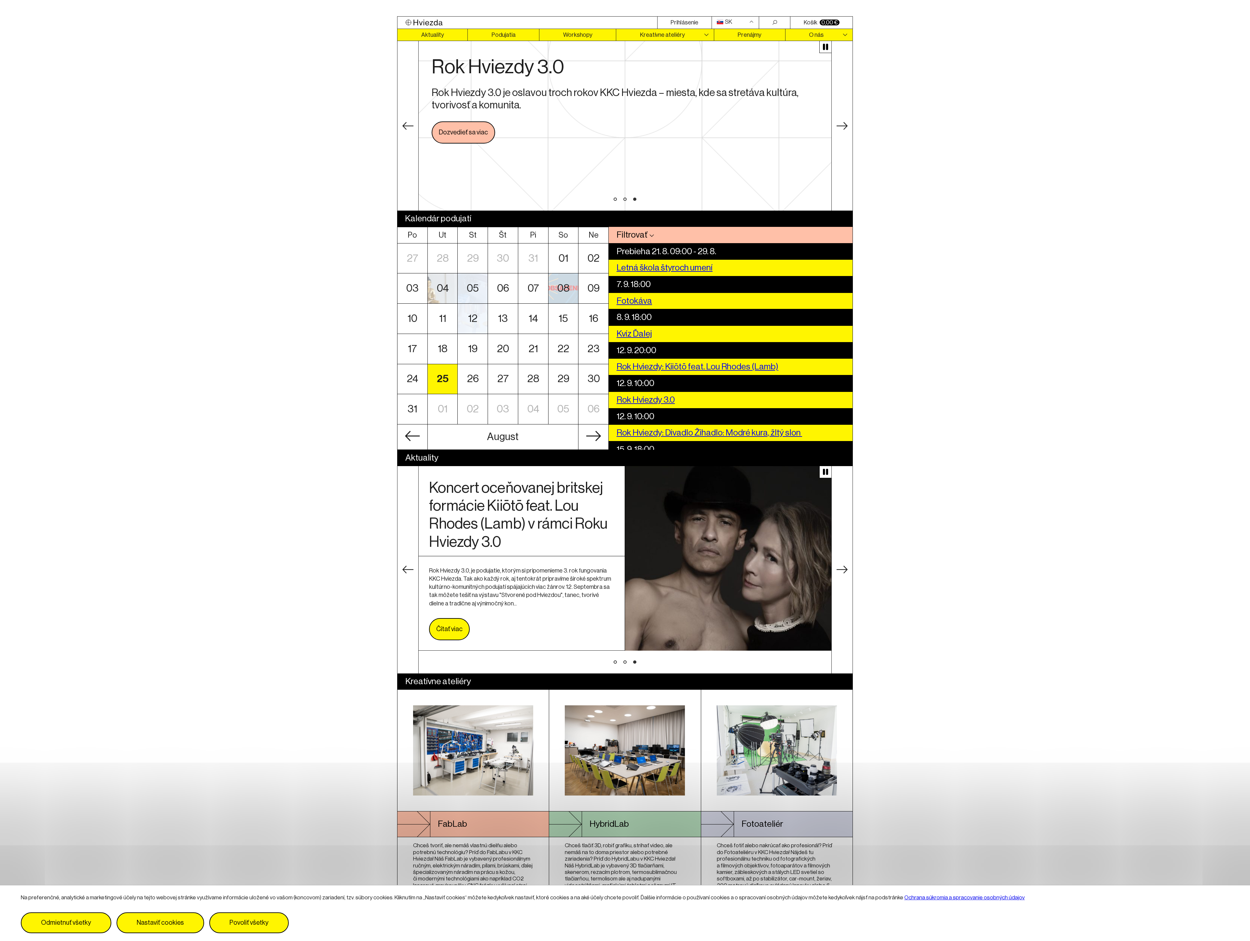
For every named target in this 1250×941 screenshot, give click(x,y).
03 (412, 288)
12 (473, 318)
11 (442, 318)
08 (563, 288)
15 (563, 318)
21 (533, 349)
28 (443, 258)
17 (412, 349)
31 (533, 258)
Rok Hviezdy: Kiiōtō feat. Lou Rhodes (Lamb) (697, 366)
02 (594, 258)
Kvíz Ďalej (634, 333)
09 (594, 288)
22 (563, 349)
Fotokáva (634, 301)
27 (412, 258)
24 (412, 379)
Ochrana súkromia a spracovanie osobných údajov (964, 897)
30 (503, 258)
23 (594, 349)
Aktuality (432, 35)
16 (593, 318)
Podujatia (504, 35)
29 (473, 258)
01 (563, 258)
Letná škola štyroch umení (665, 267)
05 (473, 288)
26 (473, 379)
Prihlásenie (684, 22)
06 (503, 288)
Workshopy (577, 35)
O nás (816, 35)
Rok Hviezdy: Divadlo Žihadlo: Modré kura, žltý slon (709, 432)
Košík (821, 22)
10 (412, 318)
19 (473, 349)
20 (503, 349)
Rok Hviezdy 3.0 (646, 399)
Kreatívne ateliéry (662, 35)
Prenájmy (749, 35)
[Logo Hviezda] (527, 23)
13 (503, 318)
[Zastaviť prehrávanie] (825, 47)
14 (533, 318)
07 (533, 288)
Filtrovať (632, 234)
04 (443, 288)
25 (443, 379)
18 (443, 349)
